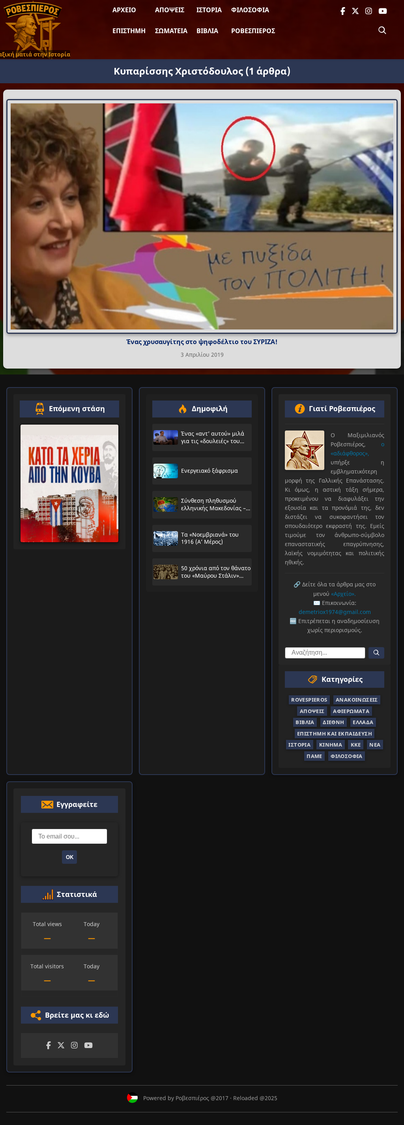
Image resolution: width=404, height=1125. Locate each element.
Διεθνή (333, 722)
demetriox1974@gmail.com (335, 612)
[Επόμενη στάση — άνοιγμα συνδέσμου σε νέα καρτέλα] (69, 483)
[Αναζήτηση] (382, 30)
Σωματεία (171, 30)
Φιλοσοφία (250, 10)
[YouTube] (382, 11)
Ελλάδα (363, 722)
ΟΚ (69, 857)
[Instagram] (368, 11)
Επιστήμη (129, 30)
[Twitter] (355, 11)
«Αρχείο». (343, 593)
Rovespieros (309, 700)
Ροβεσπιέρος (253, 30)
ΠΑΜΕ (314, 756)
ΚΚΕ (356, 744)
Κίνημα (330, 744)
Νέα (374, 744)
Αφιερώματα (351, 711)
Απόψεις (169, 10)
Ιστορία (209, 10)
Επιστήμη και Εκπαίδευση (334, 733)
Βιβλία (207, 30)
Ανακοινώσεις (357, 700)
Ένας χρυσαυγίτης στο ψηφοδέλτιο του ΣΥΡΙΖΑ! (202, 341)
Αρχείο (124, 10)
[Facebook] (342, 11)
